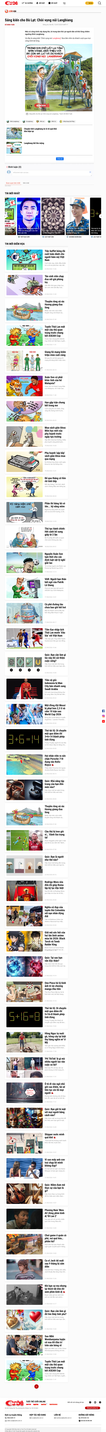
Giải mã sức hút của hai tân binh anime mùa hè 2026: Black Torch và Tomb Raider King (55, 938)
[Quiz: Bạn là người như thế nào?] (24, 865)
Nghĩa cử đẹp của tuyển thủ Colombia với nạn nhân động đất (55, 912)
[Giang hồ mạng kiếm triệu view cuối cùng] (24, 361)
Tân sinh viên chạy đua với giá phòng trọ (54, 279)
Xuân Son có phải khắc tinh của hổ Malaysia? (54, 380)
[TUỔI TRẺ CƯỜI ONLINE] (14, 1403)
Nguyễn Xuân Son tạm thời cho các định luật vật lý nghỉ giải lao (55, 558)
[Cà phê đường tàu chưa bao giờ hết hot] (24, 613)
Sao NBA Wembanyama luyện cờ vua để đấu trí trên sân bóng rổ (55, 1341)
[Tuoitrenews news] (53, 1404)
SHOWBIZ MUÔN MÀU (75, 237)
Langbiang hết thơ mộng (34, 143)
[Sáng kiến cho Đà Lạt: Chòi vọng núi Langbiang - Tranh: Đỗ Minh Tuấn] (58, 44)
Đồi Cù (54, 121)
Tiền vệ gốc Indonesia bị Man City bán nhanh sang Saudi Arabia (55, 685)
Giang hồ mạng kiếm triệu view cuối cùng (55, 354)
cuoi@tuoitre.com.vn (37, 1418)
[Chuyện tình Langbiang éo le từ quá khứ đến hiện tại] (14, 133)
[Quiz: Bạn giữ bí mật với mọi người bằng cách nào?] (24, 1118)
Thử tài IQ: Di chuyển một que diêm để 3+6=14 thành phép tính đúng (55, 735)
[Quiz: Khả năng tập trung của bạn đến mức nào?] (24, 790)
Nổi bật (42, 3)
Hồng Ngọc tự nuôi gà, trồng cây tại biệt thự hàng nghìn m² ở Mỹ (55, 1038)
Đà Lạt (42, 121)
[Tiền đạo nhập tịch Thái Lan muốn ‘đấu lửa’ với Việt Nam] (24, 638)
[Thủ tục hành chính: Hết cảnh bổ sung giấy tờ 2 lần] (24, 537)
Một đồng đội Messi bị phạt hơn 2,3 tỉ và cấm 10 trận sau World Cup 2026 (55, 710)
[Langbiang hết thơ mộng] (14, 148)
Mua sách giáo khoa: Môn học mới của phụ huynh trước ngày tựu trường (55, 432)
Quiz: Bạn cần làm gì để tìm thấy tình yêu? (55, 1313)
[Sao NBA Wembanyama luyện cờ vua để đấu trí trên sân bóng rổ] (24, 1345)
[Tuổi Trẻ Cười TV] (95, 1402)
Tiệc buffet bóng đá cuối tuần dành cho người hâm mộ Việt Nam (55, 256)
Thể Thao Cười (25, 237)
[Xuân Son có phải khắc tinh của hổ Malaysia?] (24, 386)
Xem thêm (8, 186)
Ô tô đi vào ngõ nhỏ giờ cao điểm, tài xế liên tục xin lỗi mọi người (55, 1088)
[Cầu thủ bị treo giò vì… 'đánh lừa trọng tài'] (24, 840)
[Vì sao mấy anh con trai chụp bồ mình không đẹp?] (24, 1168)
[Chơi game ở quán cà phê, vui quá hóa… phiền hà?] (24, 1244)
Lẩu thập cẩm (49, 237)
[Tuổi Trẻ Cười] (100, 1402)
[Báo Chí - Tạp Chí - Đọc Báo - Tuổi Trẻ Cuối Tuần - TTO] (37, 1404)
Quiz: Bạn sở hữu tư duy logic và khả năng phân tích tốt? (52, 232)
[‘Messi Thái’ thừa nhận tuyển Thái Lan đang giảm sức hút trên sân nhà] (28, 216)
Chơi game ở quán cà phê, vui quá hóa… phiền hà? (55, 1238)
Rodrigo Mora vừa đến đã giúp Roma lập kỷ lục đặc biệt (54, 885)
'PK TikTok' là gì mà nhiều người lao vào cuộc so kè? (55, 1061)
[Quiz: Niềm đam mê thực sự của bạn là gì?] (24, 1193)
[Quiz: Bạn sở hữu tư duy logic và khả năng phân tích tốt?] (53, 216)
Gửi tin (91, 3)
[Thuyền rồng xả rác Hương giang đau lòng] (24, 310)
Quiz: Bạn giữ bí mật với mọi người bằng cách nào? (55, 1112)
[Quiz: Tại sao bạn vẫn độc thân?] (24, 966)
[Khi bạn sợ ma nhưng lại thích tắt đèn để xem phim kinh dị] (24, 1294)
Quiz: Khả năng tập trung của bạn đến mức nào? (54, 784)
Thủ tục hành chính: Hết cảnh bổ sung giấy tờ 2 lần (55, 531)
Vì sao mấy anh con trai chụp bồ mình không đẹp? (55, 1162)
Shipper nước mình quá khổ (54, 1136)
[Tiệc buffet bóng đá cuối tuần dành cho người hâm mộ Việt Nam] (24, 260)
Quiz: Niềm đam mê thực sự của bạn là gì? (55, 1187)
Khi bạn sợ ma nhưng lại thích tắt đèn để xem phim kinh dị (55, 1288)
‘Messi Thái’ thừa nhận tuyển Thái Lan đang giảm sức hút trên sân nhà (28, 231)
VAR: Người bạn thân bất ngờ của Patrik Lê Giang (55, 582)
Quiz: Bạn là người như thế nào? (54, 858)
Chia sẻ (59, 159)
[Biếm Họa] (53, 12)
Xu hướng (29, 3)
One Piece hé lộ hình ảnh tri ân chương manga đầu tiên (55, 986)
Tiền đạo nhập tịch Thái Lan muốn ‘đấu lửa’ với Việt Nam (55, 632)
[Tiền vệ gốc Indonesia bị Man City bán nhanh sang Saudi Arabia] (24, 689)
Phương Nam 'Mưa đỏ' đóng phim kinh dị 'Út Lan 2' (54, 1213)
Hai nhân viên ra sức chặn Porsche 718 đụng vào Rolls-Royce (55, 760)
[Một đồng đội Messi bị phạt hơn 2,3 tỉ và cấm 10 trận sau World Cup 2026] (24, 714)
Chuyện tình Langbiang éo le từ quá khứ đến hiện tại (40, 130)
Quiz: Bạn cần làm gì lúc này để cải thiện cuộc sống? (55, 657)
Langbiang (56, 38)
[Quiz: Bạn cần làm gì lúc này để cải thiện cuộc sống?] (24, 663)
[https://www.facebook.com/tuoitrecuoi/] (90, 1402)
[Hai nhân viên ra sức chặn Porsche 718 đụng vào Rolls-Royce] (24, 764)
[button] (64, 3)
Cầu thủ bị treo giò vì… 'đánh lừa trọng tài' (54, 834)
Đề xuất (54, 3)
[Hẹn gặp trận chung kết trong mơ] (24, 411)
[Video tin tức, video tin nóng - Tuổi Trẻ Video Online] (45, 1404)
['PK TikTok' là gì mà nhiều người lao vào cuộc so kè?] (24, 1067)
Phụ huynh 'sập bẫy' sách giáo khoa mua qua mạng (55, 456)
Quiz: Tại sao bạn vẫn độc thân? (53, 959)
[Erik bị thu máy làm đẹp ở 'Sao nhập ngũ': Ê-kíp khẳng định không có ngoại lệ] (77, 216)
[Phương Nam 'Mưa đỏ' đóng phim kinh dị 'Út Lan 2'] (24, 1219)
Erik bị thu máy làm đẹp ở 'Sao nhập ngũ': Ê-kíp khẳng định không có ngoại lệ (77, 231)
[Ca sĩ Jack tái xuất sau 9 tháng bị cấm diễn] (24, 1269)
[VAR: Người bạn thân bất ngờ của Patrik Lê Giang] (24, 588)
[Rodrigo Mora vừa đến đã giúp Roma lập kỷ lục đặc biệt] (24, 891)
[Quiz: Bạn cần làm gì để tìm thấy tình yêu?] (24, 1320)
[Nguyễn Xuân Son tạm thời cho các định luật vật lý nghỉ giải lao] (24, 562)
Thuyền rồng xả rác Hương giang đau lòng (54, 304)
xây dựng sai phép (69, 121)
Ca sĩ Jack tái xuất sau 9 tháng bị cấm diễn (54, 1263)
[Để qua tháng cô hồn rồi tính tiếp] (24, 487)
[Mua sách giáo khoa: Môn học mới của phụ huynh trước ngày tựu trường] (24, 436)
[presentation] (5, 216)
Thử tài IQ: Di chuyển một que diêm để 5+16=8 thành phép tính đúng (55, 1013)
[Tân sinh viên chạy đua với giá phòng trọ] (24, 285)
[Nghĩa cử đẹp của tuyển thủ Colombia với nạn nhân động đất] (24, 916)
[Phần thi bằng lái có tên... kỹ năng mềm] (24, 512)
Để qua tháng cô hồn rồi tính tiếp (55, 480)
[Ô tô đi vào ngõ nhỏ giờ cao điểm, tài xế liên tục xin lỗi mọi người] (24, 1092)
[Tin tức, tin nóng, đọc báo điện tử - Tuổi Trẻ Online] (29, 1404)
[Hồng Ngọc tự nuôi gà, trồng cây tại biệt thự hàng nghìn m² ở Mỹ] (24, 1042)
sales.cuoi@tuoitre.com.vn (14, 1420)
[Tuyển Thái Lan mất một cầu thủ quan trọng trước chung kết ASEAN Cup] (24, 335)
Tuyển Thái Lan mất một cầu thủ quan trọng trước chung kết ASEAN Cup (55, 331)
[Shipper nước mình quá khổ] (24, 1143)
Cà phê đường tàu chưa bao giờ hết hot (55, 606)
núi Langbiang (15, 121)
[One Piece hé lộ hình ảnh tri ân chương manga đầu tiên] (24, 992)
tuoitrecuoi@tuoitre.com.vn (63, 1418)
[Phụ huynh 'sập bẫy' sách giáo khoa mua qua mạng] (24, 462)
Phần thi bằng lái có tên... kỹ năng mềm (55, 505)
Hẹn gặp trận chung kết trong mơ (55, 404)
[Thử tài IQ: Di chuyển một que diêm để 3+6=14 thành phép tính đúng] (24, 739)
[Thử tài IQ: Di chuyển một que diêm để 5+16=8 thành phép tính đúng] (24, 1017)
